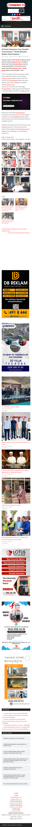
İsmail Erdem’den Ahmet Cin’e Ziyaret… (11, 505)
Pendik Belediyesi (6, 89)
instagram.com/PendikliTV (16, 807)
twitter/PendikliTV (16, 811)
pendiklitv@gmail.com (16, 797)
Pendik (17, 60)
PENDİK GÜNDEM (24, 56)
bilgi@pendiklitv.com (16, 799)
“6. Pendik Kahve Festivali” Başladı (10, 406)
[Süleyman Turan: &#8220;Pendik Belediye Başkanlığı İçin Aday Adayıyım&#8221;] (8, 216)
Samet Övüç (14, 56)
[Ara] (21, 11)
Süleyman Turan (16, 62)
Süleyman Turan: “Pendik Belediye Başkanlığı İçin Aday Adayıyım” (8, 221)
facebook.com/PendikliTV (16, 803)
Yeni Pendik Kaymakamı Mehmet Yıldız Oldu (19, 233)
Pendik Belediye (13, 80)
